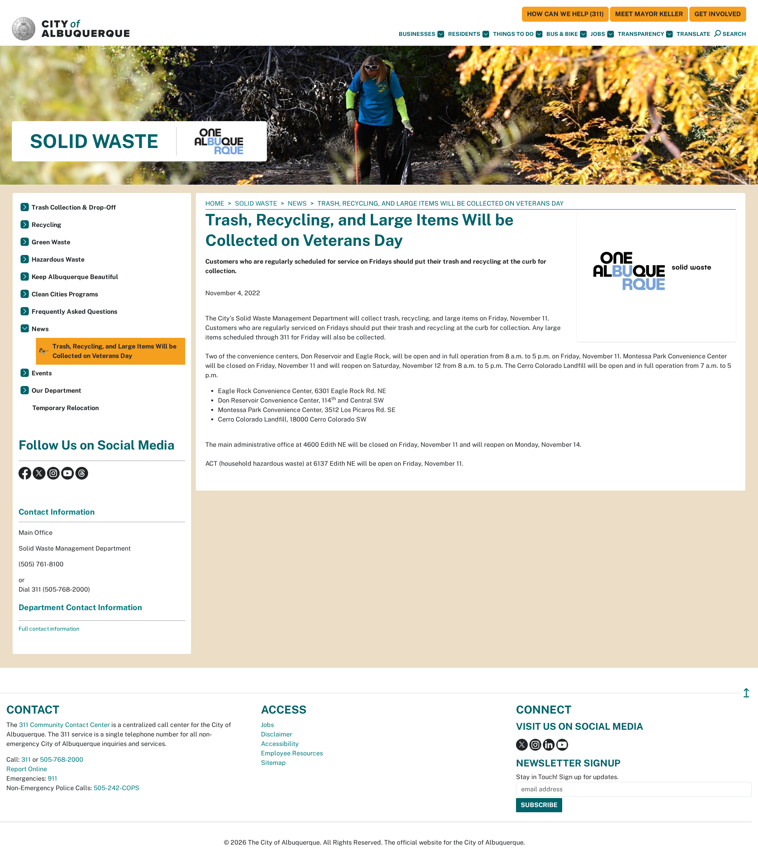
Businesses (417, 34)
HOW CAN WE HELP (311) (565, 14)
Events (42, 373)
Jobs (598, 34)
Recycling (46, 225)
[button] (693, 34)
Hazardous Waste (58, 259)
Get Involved (717, 14)
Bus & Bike (562, 34)
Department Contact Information (80, 607)
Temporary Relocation (65, 408)
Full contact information (49, 629)
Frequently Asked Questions (74, 311)
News (297, 203)
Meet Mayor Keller (649, 14)
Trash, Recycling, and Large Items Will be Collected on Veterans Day (114, 351)
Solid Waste (256, 203)
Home (214, 203)
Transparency (641, 34)
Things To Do (513, 34)
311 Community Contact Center (64, 725)
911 (52, 778)
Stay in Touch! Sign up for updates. (567, 777)
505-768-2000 (61, 759)
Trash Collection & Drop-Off (74, 207)
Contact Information (57, 512)
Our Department (56, 390)
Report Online (26, 769)
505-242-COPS (116, 788)
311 (26, 759)
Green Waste (51, 242)
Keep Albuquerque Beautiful (75, 277)
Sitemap (273, 762)
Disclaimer (276, 734)
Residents (464, 34)
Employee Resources (292, 753)
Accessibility (280, 744)
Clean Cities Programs (65, 294)
